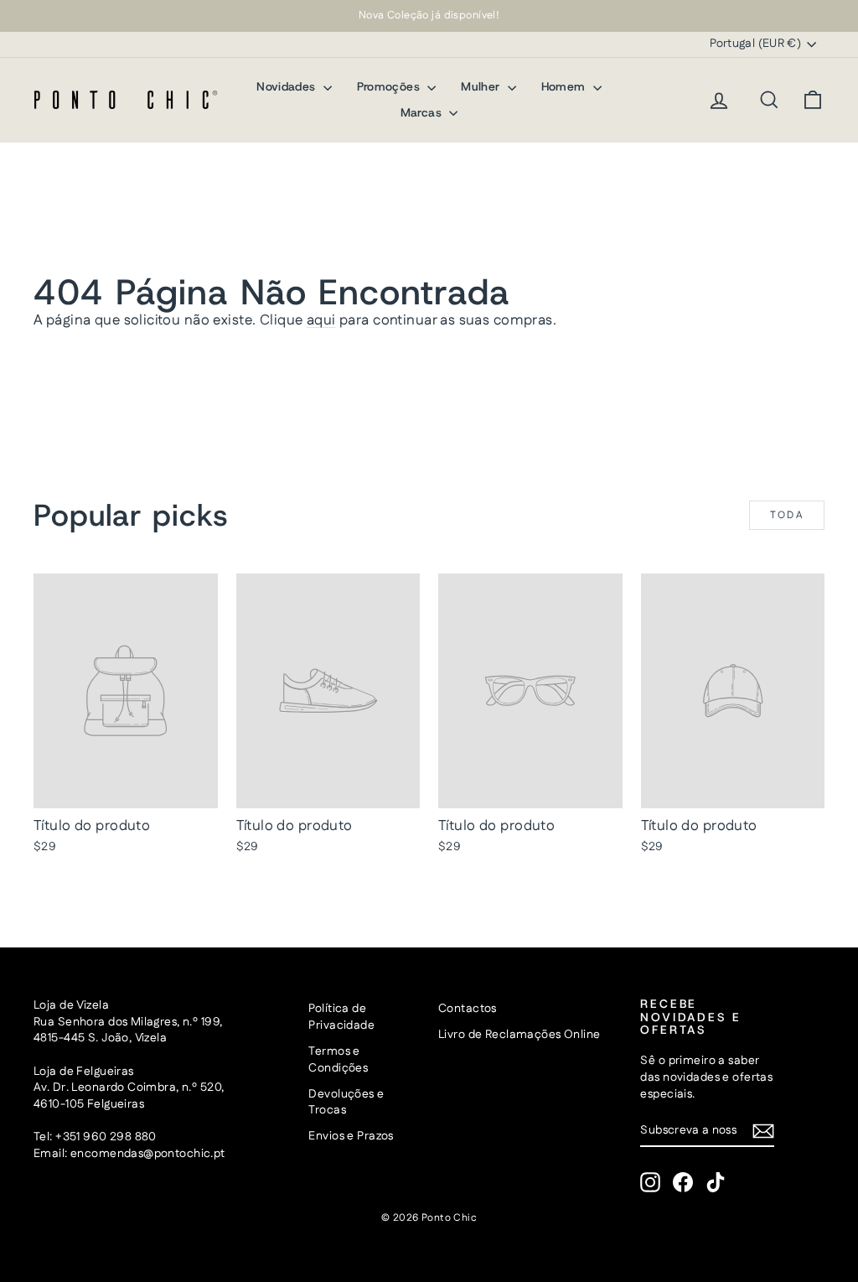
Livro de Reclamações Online (519, 1034)
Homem (565, 86)
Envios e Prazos (350, 1136)
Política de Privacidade (341, 1017)
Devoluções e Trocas (346, 1102)
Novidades (287, 86)
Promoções (390, 86)
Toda (787, 515)
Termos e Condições (338, 1060)
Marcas (423, 112)
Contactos (467, 1008)
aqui (321, 320)
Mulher (482, 86)
